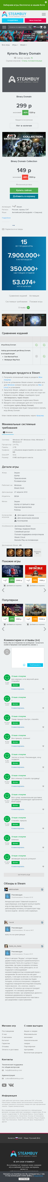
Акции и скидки (30, 1031)
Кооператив (22, 521)
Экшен (17, 473)
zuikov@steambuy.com (14, 1078)
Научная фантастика (23, 507)
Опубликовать (35, 665)
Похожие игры (36, 301)
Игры (14, 45)
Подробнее (6, 218)
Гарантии (6, 1043)
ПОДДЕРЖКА (12, 20)
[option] (13, 320)
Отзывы (23, 307)
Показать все (37, 552)
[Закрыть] (46, 2)
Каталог (5, 1040)
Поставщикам (8, 1031)
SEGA (16, 496)
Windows (11, 385)
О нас (4, 1034)
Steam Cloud (19, 537)
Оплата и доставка (10, 1049)
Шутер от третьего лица (24, 504)
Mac (40, 385)
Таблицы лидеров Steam (25, 529)
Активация (34, 296)
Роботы (17, 510)
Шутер (17, 475)
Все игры (6, 45)
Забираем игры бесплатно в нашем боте (24, 5)
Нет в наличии (24, 125)
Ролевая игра (20, 481)
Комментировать (18, 689)
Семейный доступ (22, 532)
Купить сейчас (24, 190)
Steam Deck (19, 488)
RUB (38, 27)
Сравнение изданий (18, 296)
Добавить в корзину (24, 196)
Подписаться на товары (14, 229)
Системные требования (16, 301)
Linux (6, 387)
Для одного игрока (25, 515)
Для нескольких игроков (28, 518)
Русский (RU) (34, 1138)
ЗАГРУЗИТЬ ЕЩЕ (24, 875)
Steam (22, 45)
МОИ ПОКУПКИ (35, 20)
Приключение (20, 478)
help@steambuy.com (13, 1070)
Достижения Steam (22, 526)
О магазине (7, 1037)
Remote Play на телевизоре (26, 540)
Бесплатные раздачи (33, 1053)
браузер (40, 415)
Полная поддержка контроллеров (29, 534)
